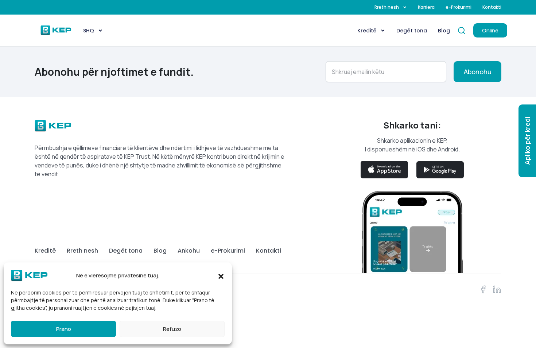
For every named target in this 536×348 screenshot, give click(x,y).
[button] (221, 275)
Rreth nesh (386, 7)
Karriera (426, 7)
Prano (63, 329)
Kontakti (491, 7)
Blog (444, 30)
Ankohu (189, 251)
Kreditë (367, 30)
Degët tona (411, 30)
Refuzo (172, 329)
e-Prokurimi (458, 7)
